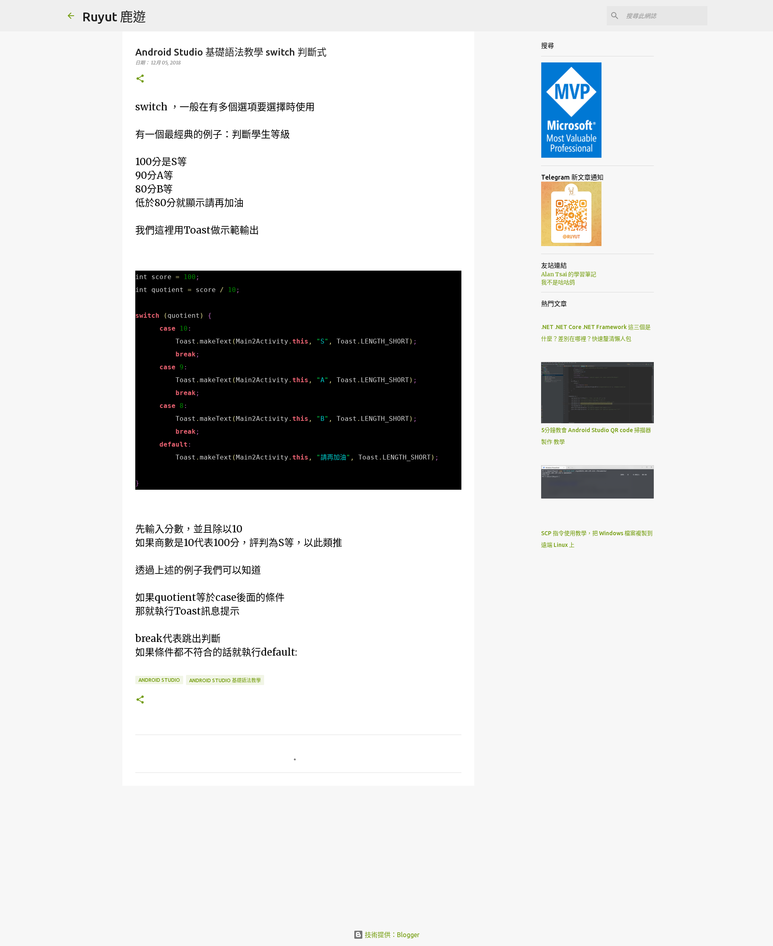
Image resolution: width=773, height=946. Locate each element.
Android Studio (159, 680)
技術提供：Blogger (391, 934)
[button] (140, 79)
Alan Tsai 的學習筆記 (568, 274)
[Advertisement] (298, 854)
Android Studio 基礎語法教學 (225, 680)
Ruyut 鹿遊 (114, 16)
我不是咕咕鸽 (558, 282)
